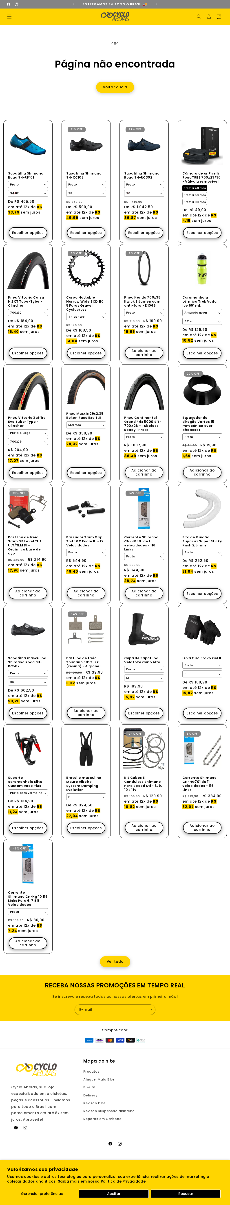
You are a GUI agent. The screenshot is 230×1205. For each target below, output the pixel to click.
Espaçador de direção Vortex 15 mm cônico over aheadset (198, 423)
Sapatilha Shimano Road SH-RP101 (25, 175)
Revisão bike (94, 1103)
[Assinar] (150, 1009)
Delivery (90, 1095)
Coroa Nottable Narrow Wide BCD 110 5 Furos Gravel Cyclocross (85, 303)
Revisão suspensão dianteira (109, 1111)
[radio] (194, 188)
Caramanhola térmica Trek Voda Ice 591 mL (199, 301)
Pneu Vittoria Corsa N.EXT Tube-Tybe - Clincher (26, 301)
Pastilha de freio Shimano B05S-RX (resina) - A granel (83, 662)
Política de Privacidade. (124, 1181)
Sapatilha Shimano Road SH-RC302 (141, 175)
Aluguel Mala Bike (98, 1079)
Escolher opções (28, 232)
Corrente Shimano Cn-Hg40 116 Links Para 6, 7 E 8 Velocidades (28, 899)
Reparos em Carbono (102, 1119)
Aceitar (113, 1193)
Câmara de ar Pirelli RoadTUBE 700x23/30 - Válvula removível (201, 177)
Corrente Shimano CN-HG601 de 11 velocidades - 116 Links (141, 543)
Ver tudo (115, 961)
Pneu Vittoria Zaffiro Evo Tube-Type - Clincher (27, 421)
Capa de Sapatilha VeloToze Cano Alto (142, 660)
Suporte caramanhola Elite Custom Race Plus (25, 782)
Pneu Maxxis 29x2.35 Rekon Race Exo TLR (85, 416)
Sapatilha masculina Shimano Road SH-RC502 (27, 662)
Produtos (91, 1071)
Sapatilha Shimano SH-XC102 (84, 175)
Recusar (185, 1193)
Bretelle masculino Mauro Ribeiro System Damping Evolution (83, 784)
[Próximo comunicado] (156, 4)
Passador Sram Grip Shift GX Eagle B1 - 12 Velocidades (85, 541)
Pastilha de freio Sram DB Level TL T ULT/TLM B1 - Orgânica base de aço (25, 545)
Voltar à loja (115, 87)
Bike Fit (89, 1087)
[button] (9, 17)
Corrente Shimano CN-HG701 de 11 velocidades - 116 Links (199, 784)
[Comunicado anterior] (73, 4)
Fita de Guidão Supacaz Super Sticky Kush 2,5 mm (202, 541)
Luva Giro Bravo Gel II (201, 658)
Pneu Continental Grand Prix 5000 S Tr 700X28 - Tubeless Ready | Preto (142, 423)
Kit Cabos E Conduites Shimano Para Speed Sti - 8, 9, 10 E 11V (143, 784)
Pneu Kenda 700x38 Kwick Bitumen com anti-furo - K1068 (142, 301)
